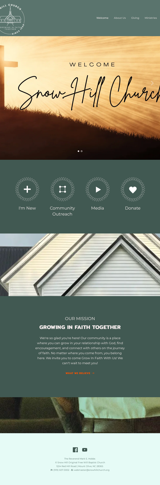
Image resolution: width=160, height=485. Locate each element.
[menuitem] (102, 18)
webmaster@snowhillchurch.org (92, 470)
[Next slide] (152, 83)
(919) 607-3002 (61, 470)
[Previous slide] (8, 83)
